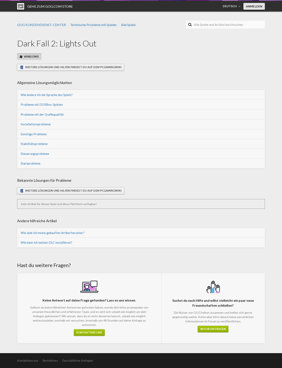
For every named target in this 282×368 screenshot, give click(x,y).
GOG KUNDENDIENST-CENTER (41, 25)
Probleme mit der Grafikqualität (42, 114)
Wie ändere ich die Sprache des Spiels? (47, 95)
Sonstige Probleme (34, 134)
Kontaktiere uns (89, 332)
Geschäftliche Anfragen (77, 360)
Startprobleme (30, 163)
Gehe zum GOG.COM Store (50, 6)
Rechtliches (50, 360)
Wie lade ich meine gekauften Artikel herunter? (52, 233)
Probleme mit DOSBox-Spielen (42, 104)
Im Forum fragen (213, 329)
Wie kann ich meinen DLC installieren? (46, 242)
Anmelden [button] (254, 6)
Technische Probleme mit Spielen (93, 25)
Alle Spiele (128, 25)
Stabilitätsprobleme (34, 144)
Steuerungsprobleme (35, 154)
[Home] (20, 6)
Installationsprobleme (36, 124)
